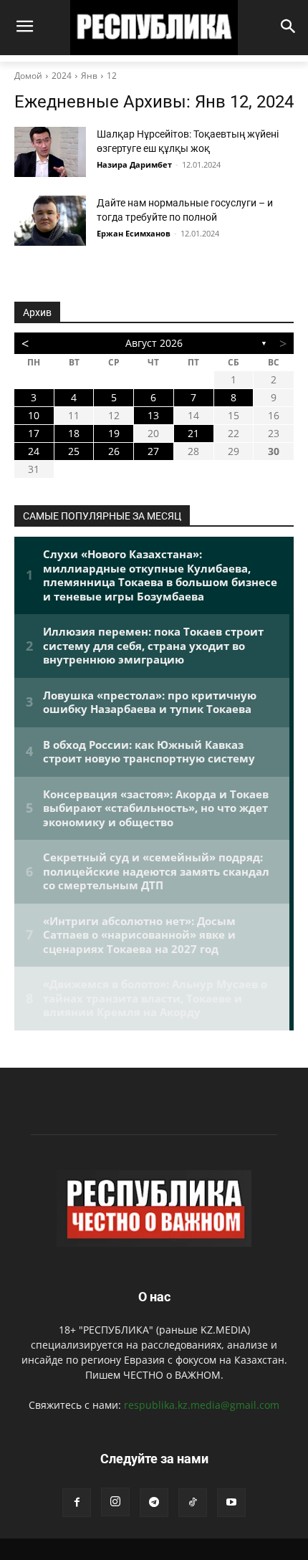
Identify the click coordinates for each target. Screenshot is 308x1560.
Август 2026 (154, 343)
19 (114, 433)
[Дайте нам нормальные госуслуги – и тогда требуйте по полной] (50, 221)
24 (33, 451)
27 (153, 451)
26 (114, 451)
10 (33, 415)
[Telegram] (154, 1502)
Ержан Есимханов (133, 233)
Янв (89, 76)
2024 (62, 76)
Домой (28, 76)
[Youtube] (231, 1502)
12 (112, 76)
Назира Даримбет (134, 164)
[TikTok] (192, 1502)
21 (193, 433)
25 (74, 451)
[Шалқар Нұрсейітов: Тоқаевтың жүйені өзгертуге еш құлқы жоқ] (50, 152)
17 (33, 433)
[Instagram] (115, 1502)
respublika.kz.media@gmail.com (201, 1405)
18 (74, 433)
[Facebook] (76, 1502)
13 (153, 415)
